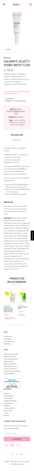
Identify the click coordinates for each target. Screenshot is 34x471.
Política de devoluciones (10, 366)
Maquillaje (6, 393)
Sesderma (20, 305)
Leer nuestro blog (8, 341)
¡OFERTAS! (7, 405)
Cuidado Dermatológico (10, 401)
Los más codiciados (9, 408)
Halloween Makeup (9, 396)
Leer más (21, 314)
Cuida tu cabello (8, 398)
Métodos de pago (8, 361)
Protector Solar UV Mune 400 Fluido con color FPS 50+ (8, 309)
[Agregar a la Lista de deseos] (15, 307)
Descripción (17, 135)
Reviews (17, 140)
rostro (17, 125)
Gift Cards (6, 415)
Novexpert (7, 58)
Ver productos (8, 339)
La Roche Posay (8, 305)
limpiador (12, 122)
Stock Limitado (8, 410)
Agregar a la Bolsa (9, 318)
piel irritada (18, 122)
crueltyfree (21, 120)
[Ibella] (17, 4)
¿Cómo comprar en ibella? (11, 354)
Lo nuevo (6, 413)
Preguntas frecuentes (9, 356)
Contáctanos (7, 344)
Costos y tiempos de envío (11, 359)
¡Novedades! (20, 117)
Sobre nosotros (8, 336)
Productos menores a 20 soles (12, 371)
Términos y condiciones (10, 368)
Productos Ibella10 (9, 373)
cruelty (15, 120)
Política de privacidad (10, 364)
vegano (22, 125)
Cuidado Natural (8, 403)
